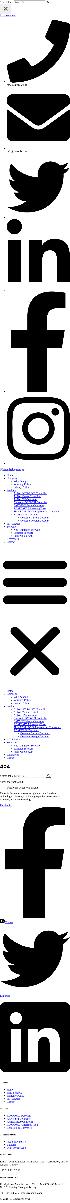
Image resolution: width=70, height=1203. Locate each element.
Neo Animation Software (27, 529)
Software (11, 526)
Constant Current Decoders (35, 517)
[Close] (5, 9)
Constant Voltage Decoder (34, 520)
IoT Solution (13, 523)
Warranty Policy (22, 484)
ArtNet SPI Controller (25, 499)
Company (12, 478)
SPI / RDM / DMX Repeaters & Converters (37, 511)
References (13, 538)
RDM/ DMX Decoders (26, 514)
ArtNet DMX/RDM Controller (30, 493)
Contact (11, 541)
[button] (35, 616)
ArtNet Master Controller (27, 496)
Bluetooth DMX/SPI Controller (30, 502)
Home (10, 475)
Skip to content (8, 15)
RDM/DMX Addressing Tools (30, 508)
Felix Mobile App (23, 535)
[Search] (48, 2)
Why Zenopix (21, 481)
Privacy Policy (21, 487)
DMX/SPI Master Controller (29, 505)
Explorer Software (23, 532)
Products (11, 490)
